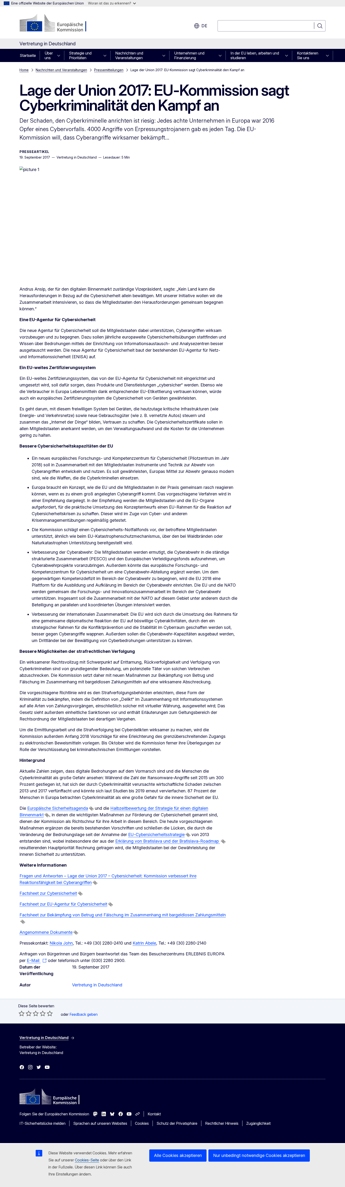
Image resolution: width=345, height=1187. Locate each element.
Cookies (142, 1123)
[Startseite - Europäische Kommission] (57, 23)
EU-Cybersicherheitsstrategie (156, 834)
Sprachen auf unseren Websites (100, 1123)
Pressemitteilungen (108, 70)
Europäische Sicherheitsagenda (57, 808)
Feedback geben (83, 1014)
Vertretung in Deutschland (97, 984)
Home (24, 70)
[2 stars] (25, 1013)
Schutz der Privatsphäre (177, 1123)
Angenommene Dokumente (46, 932)
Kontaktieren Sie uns (307, 55)
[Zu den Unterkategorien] (60, 55)
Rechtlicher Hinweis (221, 1123)
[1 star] (21, 1013)
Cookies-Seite (87, 1160)
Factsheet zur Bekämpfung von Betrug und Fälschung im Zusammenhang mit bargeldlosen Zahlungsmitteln (122, 914)
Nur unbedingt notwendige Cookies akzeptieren (259, 1155)
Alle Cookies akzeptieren (178, 1155)
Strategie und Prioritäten (80, 55)
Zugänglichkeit (258, 1123)
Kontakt (154, 1114)
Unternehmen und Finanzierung (189, 55)
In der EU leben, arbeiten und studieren (254, 55)
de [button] (204, 25)
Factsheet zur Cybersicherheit (48, 893)
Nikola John (61, 943)
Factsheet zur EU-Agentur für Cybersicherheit (63, 904)
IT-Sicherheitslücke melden (42, 1123)
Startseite (28, 55)
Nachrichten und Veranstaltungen (129, 55)
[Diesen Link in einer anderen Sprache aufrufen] (91, 808)
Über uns (49, 55)
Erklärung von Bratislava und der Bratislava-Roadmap (167, 841)
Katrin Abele (144, 943)
